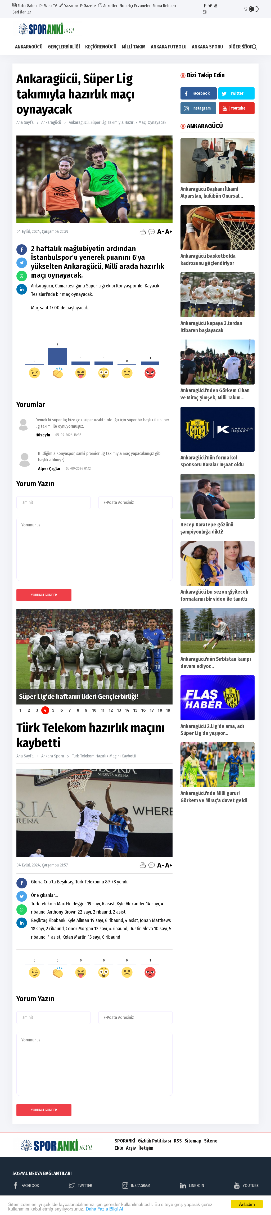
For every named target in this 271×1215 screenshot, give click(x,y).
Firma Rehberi (164, 5)
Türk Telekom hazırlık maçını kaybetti (104, 755)
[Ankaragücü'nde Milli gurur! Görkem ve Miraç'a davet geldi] (217, 764)
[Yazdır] (143, 232)
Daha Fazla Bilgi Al (104, 1208)
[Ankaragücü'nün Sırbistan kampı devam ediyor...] (217, 630)
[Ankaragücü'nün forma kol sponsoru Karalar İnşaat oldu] (217, 429)
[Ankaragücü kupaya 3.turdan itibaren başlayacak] (217, 294)
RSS (178, 1141)
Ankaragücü (51, 122)
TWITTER (85, 1185)
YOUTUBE (251, 1185)
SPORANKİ (125, 1141)
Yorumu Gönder (44, 595)
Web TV (50, 5)
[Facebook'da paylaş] (21, 249)
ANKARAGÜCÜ (29, 47)
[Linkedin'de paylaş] (21, 289)
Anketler (110, 5)
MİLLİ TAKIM (134, 47)
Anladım (247, 1204)
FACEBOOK (30, 1185)
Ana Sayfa (25, 122)
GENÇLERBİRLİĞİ (64, 47)
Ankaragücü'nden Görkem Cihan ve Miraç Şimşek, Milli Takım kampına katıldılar (215, 397)
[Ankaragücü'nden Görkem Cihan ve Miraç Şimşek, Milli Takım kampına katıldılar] (217, 362)
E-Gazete (88, 5)
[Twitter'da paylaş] (21, 263)
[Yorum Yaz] (152, 232)
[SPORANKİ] (50, 27)
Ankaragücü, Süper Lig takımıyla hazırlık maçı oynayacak (117, 122)
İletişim (145, 1148)
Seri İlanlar (21, 12)
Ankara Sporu (52, 755)
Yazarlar (70, 5)
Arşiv (131, 1148)
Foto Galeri (27, 5)
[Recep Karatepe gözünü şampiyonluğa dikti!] (217, 496)
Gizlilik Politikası (154, 1141)
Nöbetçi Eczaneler (135, 5)
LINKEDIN (196, 1185)
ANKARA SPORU (207, 47)
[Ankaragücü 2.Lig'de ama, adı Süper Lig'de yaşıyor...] (217, 697)
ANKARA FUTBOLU (169, 47)
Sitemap (192, 1141)
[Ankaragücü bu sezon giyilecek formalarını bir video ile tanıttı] (217, 563)
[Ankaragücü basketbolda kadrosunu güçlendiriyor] (217, 227)
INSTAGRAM (140, 1185)
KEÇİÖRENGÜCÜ (100, 47)
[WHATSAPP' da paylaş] (21, 276)
